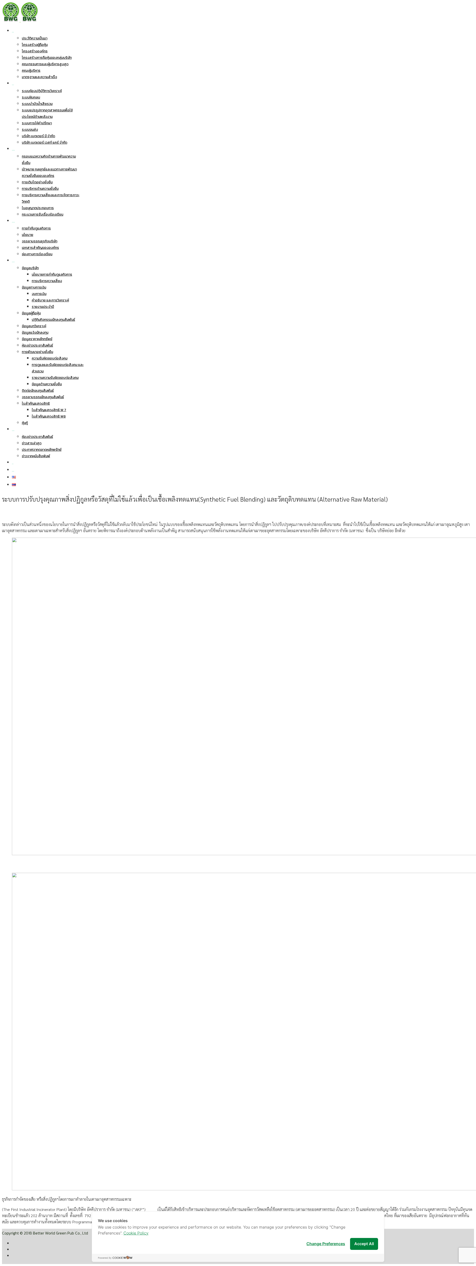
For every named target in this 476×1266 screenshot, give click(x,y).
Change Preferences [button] (325, 1243)
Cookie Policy (136, 1233)
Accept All (364, 1243)
